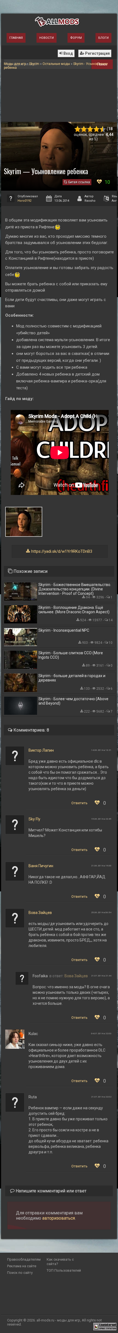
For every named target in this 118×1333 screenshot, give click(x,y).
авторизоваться (58, 1218)
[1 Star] (77, 129)
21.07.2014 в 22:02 (101, 1097)
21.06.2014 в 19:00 (101, 865)
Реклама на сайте (21, 1266)
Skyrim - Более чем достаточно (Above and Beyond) (73, 701)
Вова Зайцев (40, 912)
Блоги (103, 38)
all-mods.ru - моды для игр (58, 1320)
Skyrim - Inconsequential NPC (63, 630)
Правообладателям (24, 1259)
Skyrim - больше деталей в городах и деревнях (71, 678)
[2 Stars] (84, 129)
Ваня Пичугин (41, 866)
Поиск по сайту (20, 1273)
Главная (16, 38)
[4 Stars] (96, 129)
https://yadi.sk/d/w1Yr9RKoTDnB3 (61, 551)
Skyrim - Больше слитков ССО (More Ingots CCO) (70, 655)
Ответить (79, 803)
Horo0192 (24, 200)
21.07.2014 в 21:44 (101, 976)
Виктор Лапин (41, 750)
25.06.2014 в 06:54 (101, 912)
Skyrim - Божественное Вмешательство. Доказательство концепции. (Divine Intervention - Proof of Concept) (74, 589)
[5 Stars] (103, 129)
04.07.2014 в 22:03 (101, 1033)
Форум (76, 38)
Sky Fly (34, 819)
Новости (46, 38)
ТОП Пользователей (64, 1270)
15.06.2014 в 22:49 (101, 819)
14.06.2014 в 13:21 (101, 750)
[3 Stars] (90, 129)
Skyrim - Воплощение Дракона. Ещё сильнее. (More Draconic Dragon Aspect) (73, 609)
